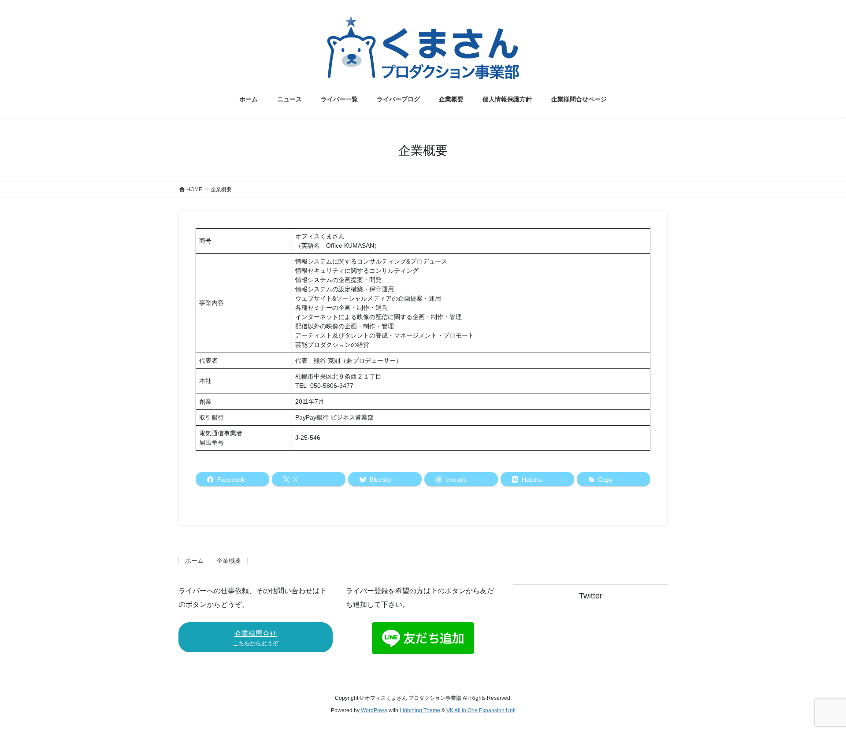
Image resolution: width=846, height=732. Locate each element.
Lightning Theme (420, 710)
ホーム (194, 560)
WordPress (374, 710)
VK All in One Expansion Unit (481, 710)
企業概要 (228, 560)
